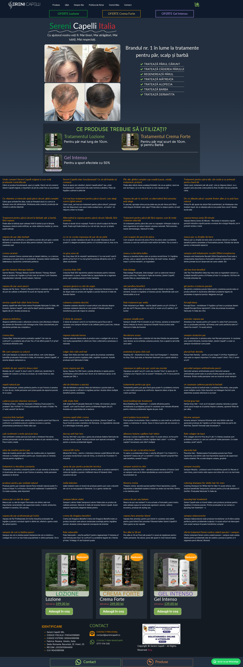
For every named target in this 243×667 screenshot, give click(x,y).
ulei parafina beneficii (134, 286)
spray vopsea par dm (73, 368)
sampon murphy (192, 467)
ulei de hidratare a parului (76, 384)
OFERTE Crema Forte (121, 13)
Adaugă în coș (59, 611)
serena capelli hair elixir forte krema (21, 302)
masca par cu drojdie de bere (198, 237)
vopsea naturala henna (74, 335)
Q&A (67, 5)
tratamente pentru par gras (137, 384)
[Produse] (150, 662)
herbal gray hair (192, 401)
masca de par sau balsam (135, 499)
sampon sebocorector (195, 516)
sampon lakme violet (73, 499)
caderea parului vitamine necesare (20, 401)
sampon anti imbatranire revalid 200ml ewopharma (209, 253)
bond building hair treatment (137, 401)
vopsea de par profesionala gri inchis (21, 516)
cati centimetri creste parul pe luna (20, 434)
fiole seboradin (70, 532)
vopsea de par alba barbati (16, 237)
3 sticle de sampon (72, 319)
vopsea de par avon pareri (16, 286)
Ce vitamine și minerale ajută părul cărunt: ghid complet (30, 199)
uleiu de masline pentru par (16, 450)
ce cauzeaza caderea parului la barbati (203, 384)
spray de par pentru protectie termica (82, 467)
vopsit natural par (11, 384)
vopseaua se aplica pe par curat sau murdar (145, 368)
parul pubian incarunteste (136, 417)
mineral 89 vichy (71, 450)
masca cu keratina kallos (135, 253)
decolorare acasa (131, 335)
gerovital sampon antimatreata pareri (202, 368)
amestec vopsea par (194, 319)
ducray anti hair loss (73, 434)
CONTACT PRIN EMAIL (107, 632)
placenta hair (190, 450)
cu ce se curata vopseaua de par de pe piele (85, 237)
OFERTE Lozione (68, 13)
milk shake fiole (70, 401)
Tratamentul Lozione (84, 136)
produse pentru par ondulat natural (20, 483)
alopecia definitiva (12, 319)
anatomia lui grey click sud (136, 352)
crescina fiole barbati (13, 417)
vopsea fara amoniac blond (136, 516)
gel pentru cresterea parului (198, 286)
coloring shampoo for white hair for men (204, 483)
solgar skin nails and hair (75, 352)
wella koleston (70, 483)
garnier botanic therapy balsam (18, 270)
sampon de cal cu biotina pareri (18, 532)
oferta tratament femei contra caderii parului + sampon (211, 532)
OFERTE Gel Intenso (175, 13)
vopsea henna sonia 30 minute (199, 218)
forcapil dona (190, 302)
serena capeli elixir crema (76, 417)
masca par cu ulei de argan (16, 499)
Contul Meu (114, 5)
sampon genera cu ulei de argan (79, 286)
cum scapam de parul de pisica (138, 237)
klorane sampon (192, 417)
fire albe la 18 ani (132, 532)
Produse (56, 5)
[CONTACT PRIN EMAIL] (92, 633)
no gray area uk (71, 253)
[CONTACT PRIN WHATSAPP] (92, 642)
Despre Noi (79, 5)
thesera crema (130, 483)
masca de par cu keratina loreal (139, 450)
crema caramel (10, 253)
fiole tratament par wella (135, 302)
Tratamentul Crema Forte (165, 136)
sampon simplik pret (133, 319)
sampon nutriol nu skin (134, 467)
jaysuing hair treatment (195, 499)
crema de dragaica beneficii (77, 516)
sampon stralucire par (195, 335)
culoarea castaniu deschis (76, 302)
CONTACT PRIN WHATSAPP (110, 641)
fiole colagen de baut (194, 434)
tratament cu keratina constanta (19, 467)
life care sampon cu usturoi (16, 352)
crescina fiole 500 (72, 270)
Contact (128, 5)
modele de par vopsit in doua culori (20, 368)
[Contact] (78, 662)
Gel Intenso (75, 158)
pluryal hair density (193, 352)
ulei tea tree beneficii (194, 270)
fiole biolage (129, 270)
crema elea (8, 335)
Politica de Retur (96, 5)
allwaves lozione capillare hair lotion (141, 434)
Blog (150, 650)
